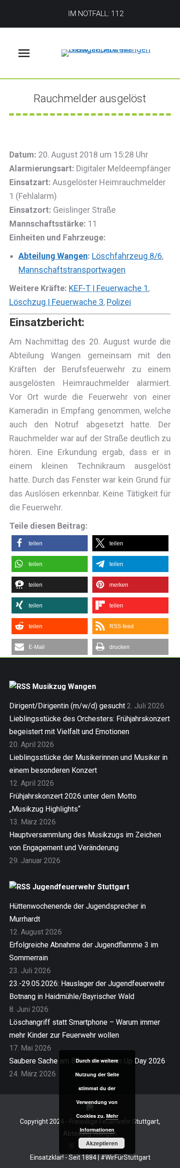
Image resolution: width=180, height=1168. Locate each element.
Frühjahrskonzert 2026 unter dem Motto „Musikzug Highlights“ (73, 802)
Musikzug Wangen (64, 686)
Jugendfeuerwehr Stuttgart (80, 886)
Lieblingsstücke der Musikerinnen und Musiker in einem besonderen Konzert (88, 764)
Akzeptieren (102, 1143)
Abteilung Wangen (53, 256)
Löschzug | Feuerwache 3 (56, 302)
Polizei (119, 302)
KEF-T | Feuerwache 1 (108, 288)
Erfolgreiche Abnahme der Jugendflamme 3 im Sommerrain (83, 951)
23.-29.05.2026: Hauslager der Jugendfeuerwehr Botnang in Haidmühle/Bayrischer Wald (87, 990)
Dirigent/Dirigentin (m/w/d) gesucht (67, 705)
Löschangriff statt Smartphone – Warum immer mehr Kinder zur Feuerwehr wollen (84, 1029)
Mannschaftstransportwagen (72, 269)
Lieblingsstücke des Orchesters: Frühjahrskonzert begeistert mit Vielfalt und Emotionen (89, 725)
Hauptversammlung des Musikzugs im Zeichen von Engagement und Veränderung (85, 841)
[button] (50, 543)
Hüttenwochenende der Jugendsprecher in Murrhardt (77, 912)
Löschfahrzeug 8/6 (127, 256)
